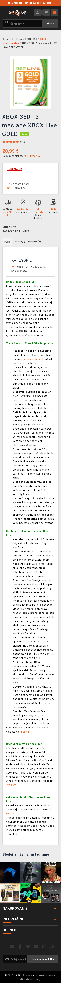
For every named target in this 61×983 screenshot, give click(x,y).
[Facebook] (20, 946)
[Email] (12, 946)
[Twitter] (28, 946)
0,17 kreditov (32, 156)
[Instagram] (44, 946)
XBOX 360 (31, 266)
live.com (11, 785)
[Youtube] (36, 946)
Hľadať (50, 23)
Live (13, 227)
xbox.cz (24, 731)
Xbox (20, 266)
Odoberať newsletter (42, 959)
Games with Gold (33, 359)
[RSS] (52, 946)
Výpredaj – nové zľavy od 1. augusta (32, 3)
